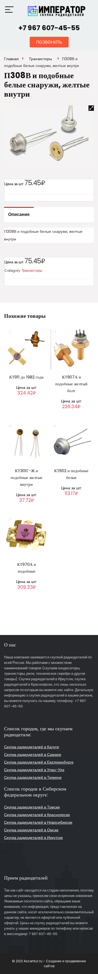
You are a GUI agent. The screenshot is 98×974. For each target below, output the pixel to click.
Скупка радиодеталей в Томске (32, 807)
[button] (49, 42)
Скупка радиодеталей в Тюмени (33, 777)
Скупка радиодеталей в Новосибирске (38, 822)
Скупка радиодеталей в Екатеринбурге (39, 762)
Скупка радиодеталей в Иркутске (33, 837)
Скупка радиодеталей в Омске (31, 830)
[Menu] (9, 10)
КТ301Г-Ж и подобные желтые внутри (26, 477)
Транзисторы (40, 59)
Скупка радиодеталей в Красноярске (37, 814)
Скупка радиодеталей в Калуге (31, 747)
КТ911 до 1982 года (26, 377)
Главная (11, 59)
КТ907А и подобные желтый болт (71, 383)
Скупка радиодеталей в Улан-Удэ (34, 770)
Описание (19, 214)
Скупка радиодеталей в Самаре (32, 754)
